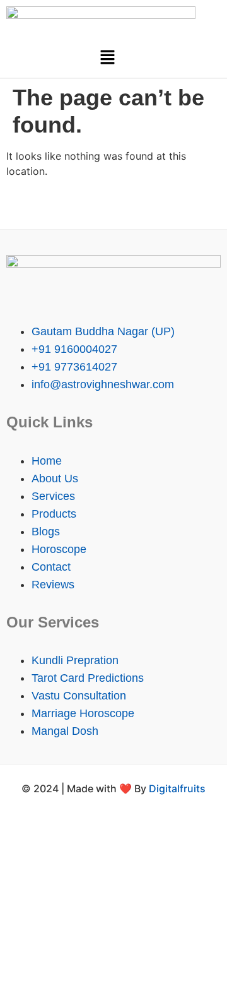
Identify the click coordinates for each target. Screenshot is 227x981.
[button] (107, 57)
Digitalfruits (177, 788)
